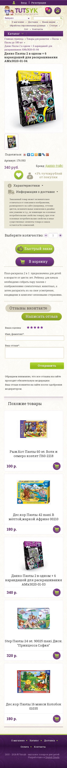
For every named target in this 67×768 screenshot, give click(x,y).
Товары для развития (37, 39)
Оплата (25, 746)
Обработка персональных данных (27, 25)
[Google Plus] (47, 154)
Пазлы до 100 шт (13, 42)
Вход (24, 2)
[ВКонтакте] (29, 154)
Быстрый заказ (38, 248)
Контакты (37, 29)
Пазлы (55, 39)
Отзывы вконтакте (28, 308)
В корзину (38, 261)
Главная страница (13, 39)
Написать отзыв (42, 316)
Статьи (53, 25)
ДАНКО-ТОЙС (54, 166)
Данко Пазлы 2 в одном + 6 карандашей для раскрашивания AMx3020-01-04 (28, 48)
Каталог (34, 740)
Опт (26, 29)
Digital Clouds (52, 757)
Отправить (47, 366)
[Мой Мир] (40, 154)
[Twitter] (32, 154)
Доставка (33, 22)
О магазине (18, 22)
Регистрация (38, 2)
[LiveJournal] (44, 154)
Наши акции (48, 22)
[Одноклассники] (36, 154)
